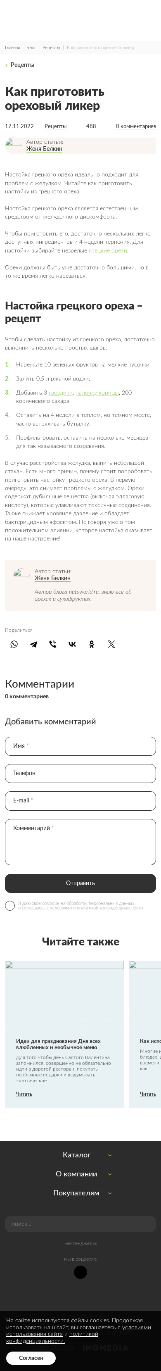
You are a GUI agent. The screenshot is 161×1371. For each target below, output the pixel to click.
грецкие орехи (108, 251)
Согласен (31, 1358)
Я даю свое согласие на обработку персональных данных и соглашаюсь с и (80, 905)
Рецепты (51, 47)
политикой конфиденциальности (110, 908)
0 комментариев (136, 126)
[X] (111, 644)
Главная (12, 47)
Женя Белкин (44, 149)
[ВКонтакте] (72, 644)
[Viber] (53, 644)
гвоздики (61, 393)
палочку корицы (97, 393)
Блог (31, 47)
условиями (61, 908)
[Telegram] (33, 644)
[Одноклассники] (92, 644)
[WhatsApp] (14, 644)
